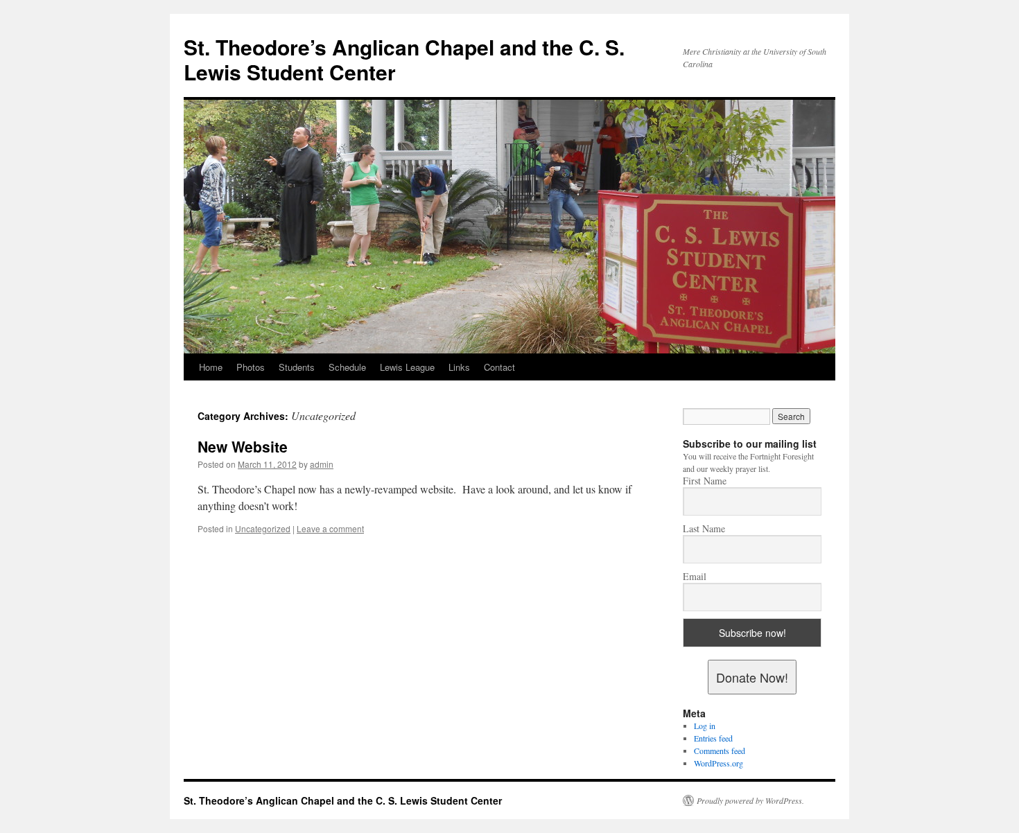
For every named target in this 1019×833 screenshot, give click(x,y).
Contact (499, 367)
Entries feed (713, 738)
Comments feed (719, 750)
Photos (250, 367)
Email (694, 576)
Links (459, 367)
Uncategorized (262, 528)
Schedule (347, 367)
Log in (704, 725)
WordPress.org (718, 763)
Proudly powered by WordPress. (750, 800)
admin (321, 464)
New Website (243, 446)
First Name (704, 481)
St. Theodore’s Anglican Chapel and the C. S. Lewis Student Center (404, 59)
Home (211, 367)
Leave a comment (330, 528)
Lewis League (407, 367)
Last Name (704, 529)
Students (297, 367)
